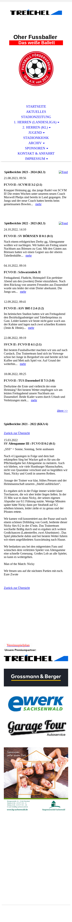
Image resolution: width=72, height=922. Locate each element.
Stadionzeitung (36, 117)
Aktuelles (36, 112)
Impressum (35, 159)
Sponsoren (35, 148)
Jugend (35, 132)
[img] (36, 21)
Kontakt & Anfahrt (36, 153)
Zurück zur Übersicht (17, 433)
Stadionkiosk (36, 138)
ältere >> (62, 410)
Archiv (35, 143)
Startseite (36, 106)
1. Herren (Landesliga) (35, 122)
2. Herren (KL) (35, 127)
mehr (38, 204)
